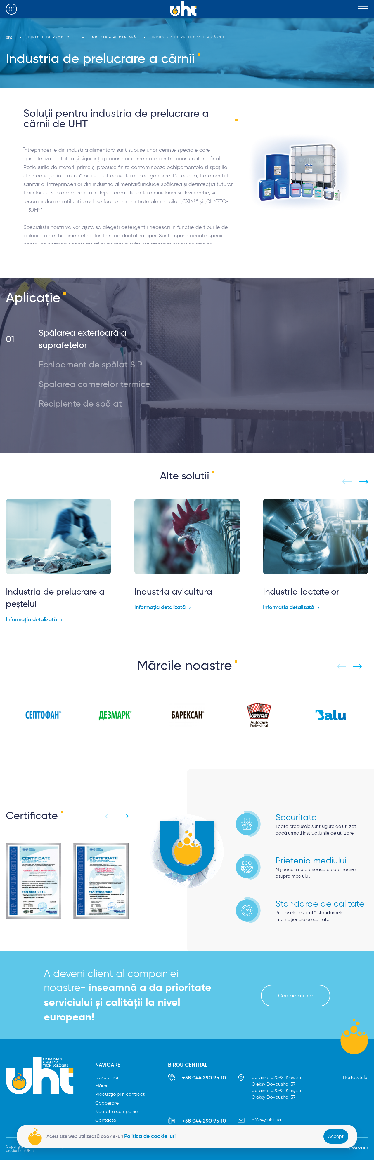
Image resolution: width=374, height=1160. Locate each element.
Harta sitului (355, 1077)
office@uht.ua (266, 1120)
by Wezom (356, 1147)
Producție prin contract (120, 1094)
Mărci (101, 1085)
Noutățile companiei (116, 1111)
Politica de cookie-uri (150, 1136)
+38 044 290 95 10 (204, 1077)
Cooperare (107, 1103)
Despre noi (106, 1077)
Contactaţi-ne (295, 995)
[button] (91, 339)
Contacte (105, 1120)
